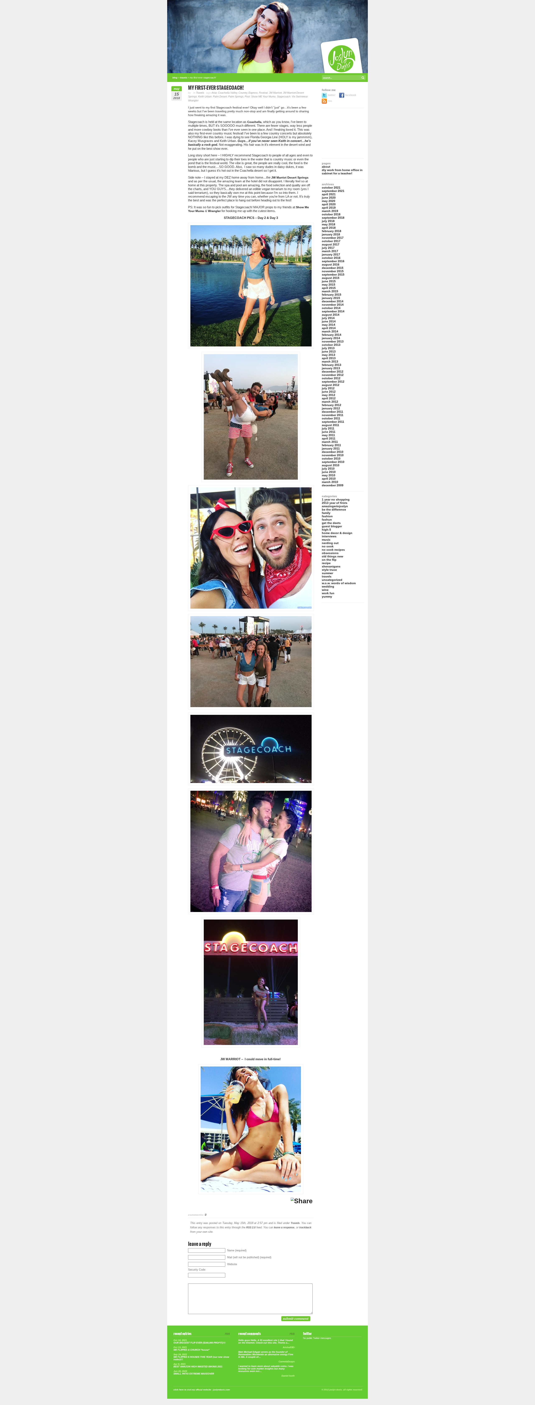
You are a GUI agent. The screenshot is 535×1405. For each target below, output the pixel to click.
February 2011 (331, 445)
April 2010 (329, 478)
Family (326, 513)
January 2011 (331, 448)
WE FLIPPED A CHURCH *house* (191, 1350)
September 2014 (333, 311)
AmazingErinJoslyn (335, 506)
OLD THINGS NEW (332, 556)
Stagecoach (283, 96)
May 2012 (328, 395)
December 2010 (332, 451)
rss (330, 101)
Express (253, 92)
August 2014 (330, 314)
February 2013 (331, 365)
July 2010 (328, 468)
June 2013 (329, 351)
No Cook (328, 546)
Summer (327, 573)
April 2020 (329, 204)
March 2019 (330, 211)
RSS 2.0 (251, 1227)
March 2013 (330, 361)
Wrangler (193, 100)
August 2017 (330, 244)
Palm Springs (235, 96)
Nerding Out (330, 543)
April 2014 (329, 328)
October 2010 (331, 458)
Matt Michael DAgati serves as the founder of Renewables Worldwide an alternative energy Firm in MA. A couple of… (265, 1354)
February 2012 (331, 405)
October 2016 (331, 257)
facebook (350, 95)
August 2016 (330, 264)
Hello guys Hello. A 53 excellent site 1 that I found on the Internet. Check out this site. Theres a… (265, 1341)
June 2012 (329, 391)
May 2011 (328, 435)
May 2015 (328, 284)
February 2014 (331, 334)
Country (242, 92)
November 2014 (333, 304)
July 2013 (328, 348)
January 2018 (331, 234)
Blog (174, 77)
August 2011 (330, 425)
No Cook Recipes (333, 549)
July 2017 (328, 247)
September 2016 (333, 261)
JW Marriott (275, 92)
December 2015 (332, 268)
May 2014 (328, 324)
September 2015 (333, 274)
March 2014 (330, 331)
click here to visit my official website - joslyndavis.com (201, 1389)
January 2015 (331, 298)
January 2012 (331, 408)
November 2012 (333, 375)
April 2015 (329, 288)
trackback (305, 1227)
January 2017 (331, 254)
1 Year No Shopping (336, 499)
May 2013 (328, 354)
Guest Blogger (332, 526)
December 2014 (332, 301)
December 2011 (332, 411)
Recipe (326, 563)
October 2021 (331, 187)
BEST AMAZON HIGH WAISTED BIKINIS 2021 (197, 1366)
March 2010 (330, 482)
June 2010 (329, 472)
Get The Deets (331, 523)
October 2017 (331, 241)
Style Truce (329, 569)
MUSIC (326, 539)
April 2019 (329, 207)
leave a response (284, 1227)
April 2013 (329, 358)
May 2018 (328, 224)
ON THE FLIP (329, 559)
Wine (325, 589)
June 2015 (329, 281)
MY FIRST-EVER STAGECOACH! (216, 88)
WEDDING (328, 586)
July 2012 (328, 388)
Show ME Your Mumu (263, 96)
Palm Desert (220, 96)
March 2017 (330, 251)
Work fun (328, 593)
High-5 (326, 529)
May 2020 (328, 201)
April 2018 (329, 227)
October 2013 (331, 344)
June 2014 (329, 321)
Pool (247, 96)
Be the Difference (334, 509)
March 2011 (330, 441)
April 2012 (329, 398)
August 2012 (330, 385)
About (326, 166)
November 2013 (333, 341)
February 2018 (331, 231)
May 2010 (328, 475)
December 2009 (332, 485)
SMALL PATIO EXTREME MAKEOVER (193, 1373)
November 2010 (333, 455)
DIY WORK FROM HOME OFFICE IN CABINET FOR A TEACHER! (342, 171)
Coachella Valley (227, 92)
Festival (263, 92)
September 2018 (333, 217)
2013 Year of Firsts (334, 503)
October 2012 (331, 378)
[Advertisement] (343, 133)
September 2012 (333, 381)
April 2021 (329, 194)
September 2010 (333, 462)
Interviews (329, 536)
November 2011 (332, 415)
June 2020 (329, 197)
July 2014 (328, 318)
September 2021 (333, 191)
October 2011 (331, 418)
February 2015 (331, 294)
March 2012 (330, 401)
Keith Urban (205, 96)
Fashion (327, 516)
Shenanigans (331, 566)
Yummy (327, 596)
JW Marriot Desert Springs (289, 177)
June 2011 (328, 431)
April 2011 (328, 438)
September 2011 (333, 421)
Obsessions (330, 553)
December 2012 (332, 371)
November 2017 (333, 237)
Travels (183, 77)
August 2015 (330, 278)
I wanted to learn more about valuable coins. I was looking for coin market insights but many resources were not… (265, 1368)
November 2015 (333, 271)
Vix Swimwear (300, 96)
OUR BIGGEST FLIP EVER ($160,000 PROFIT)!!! (199, 1342)
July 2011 (328, 428)
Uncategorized (332, 579)
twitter (332, 95)
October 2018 (331, 214)
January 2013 (331, 368)
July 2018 (328, 221)
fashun (327, 519)
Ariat (214, 92)
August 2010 (330, 465)
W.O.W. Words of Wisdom (339, 583)
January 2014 (331, 338)
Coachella (254, 122)
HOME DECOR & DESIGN (337, 533)
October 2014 (331, 308)
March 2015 (330, 291)
